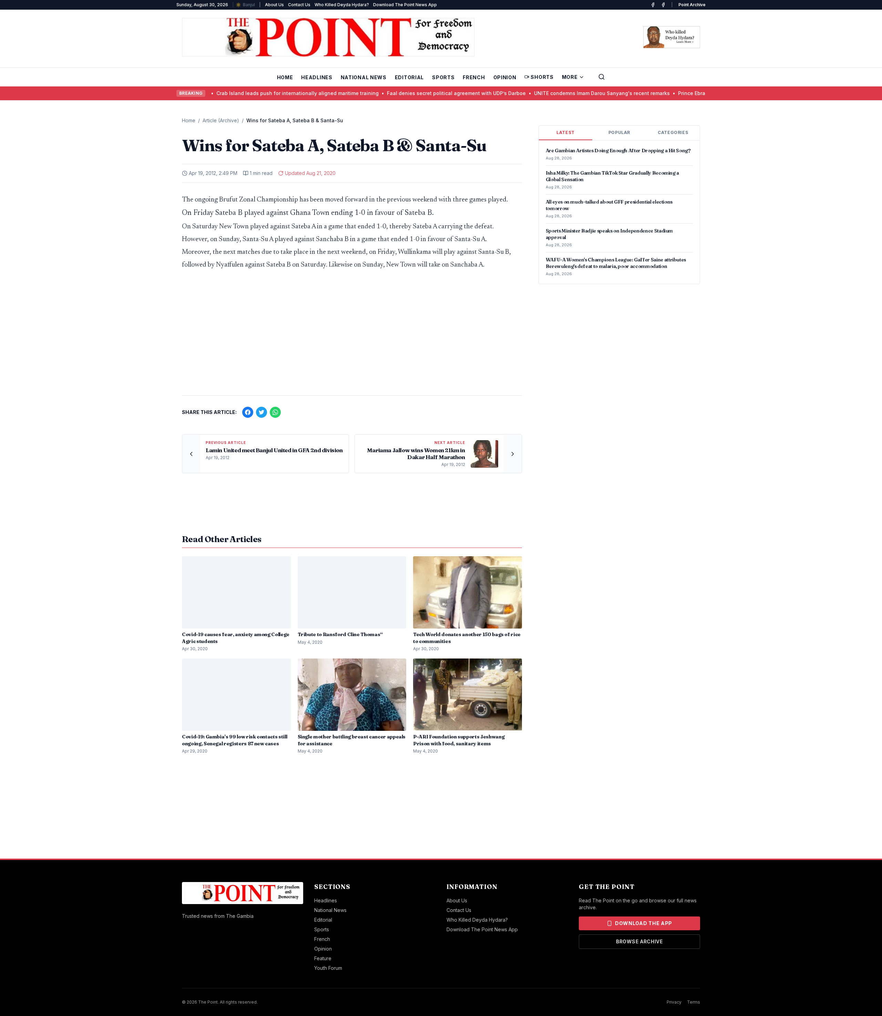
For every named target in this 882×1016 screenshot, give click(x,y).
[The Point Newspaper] (663, 4)
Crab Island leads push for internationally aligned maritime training (264, 93)
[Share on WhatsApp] (275, 412)
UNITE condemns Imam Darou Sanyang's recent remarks (568, 93)
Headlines (316, 77)
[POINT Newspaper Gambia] (652, 4)
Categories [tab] (673, 132)
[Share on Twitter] (261, 412)
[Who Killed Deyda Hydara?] (671, 37)
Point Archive (692, 4)
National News (364, 77)
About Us (274, 4)
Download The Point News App (405, 4)
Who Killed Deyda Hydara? (342, 4)
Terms (693, 1002)
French (474, 77)
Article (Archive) (221, 120)
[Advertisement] (352, 336)
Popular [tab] (619, 132)
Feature (322, 958)
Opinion (504, 77)
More (570, 77)
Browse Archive (639, 941)
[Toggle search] (601, 77)
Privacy (674, 1002)
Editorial (409, 77)
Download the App (643, 923)
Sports (443, 77)
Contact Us (299, 4)
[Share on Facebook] (247, 412)
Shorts (542, 77)
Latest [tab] (565, 132)
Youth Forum (328, 968)
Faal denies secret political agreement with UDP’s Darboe (422, 93)
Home (285, 77)
